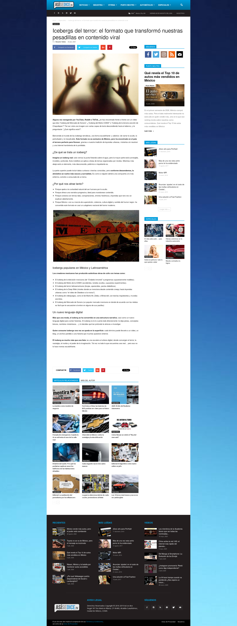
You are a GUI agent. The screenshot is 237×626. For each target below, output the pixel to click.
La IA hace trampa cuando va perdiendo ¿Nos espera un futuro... (170, 580)
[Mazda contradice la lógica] (175, 252)
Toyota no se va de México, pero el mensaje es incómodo (79, 541)
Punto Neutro (127, 5)
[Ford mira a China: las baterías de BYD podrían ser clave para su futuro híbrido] (95, 394)
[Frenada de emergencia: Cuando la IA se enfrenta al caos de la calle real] (66, 423)
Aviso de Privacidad (168, 622)
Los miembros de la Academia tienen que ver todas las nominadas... (170, 531)
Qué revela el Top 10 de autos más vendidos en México (161, 77)
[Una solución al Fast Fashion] (150, 200)
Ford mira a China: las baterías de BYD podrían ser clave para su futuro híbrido (95, 408)
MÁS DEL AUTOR (88, 380)
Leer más (148, 131)
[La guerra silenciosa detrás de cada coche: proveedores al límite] (95, 484)
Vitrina (111, 5)
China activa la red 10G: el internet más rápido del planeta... (169, 543)
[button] (181, 5)
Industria (98, 5)
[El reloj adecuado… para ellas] (153, 230)
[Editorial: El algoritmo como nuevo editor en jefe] (125, 452)
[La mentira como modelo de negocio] (66, 394)
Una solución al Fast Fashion (170, 197)
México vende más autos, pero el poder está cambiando (79, 530)
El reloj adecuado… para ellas (153, 240)
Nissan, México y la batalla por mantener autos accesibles (79, 565)
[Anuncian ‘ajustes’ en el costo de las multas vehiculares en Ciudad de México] (150, 187)
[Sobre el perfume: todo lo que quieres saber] (153, 251)
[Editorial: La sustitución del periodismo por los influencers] (66, 484)
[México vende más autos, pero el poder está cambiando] (59, 532)
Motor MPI (163, 172)
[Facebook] (54, 13)
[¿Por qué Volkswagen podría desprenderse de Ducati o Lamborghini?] (59, 579)
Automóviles (146, 5)
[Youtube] (75, 13)
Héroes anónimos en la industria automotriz (174, 240)
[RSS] (62, 13)
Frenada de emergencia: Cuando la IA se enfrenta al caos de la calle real (65, 437)
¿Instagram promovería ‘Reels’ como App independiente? (171, 566)
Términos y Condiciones (94, 622)
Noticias (83, 5)
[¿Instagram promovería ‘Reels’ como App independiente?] (150, 568)
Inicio (54, 20)
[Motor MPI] (150, 175)
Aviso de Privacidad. (71, 624)
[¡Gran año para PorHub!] (150, 152)
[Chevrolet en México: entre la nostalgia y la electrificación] (95, 423)
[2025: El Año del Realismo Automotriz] (125, 394)
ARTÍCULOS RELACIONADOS (66, 380)
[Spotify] (67, 13)
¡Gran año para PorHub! (168, 149)
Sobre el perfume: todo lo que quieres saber (153, 261)
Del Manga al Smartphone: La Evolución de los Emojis (170, 554)
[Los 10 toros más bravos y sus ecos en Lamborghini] (125, 484)
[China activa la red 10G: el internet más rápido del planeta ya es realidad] (150, 544)
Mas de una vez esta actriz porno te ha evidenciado (169, 161)
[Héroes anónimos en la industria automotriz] (175, 230)
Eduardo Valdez (61, 42)
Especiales (163, 5)
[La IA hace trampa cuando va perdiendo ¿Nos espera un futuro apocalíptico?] (150, 580)
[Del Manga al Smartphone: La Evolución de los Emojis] (150, 556)
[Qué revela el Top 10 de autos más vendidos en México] (164, 95)
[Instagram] (58, 13)
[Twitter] (71, 13)
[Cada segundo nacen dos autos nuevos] (95, 452)
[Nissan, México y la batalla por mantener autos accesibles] (59, 567)
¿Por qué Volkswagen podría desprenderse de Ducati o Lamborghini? (78, 578)
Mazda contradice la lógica (173, 262)
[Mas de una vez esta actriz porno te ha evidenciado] (150, 163)
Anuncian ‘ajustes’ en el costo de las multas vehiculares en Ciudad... (171, 187)
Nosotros (180, 13)
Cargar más (163, 209)
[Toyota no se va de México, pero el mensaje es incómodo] (59, 543)
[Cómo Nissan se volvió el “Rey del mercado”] (125, 423)
